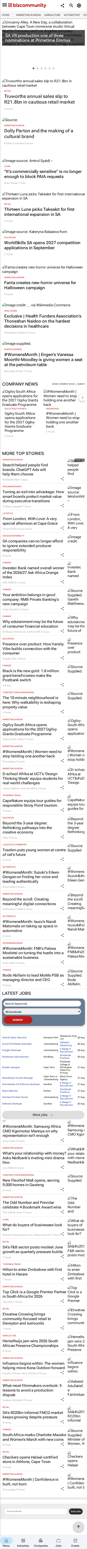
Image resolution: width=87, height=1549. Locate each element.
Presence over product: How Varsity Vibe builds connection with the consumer (33, 648)
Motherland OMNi (13, 909)
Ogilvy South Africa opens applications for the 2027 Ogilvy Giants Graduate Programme (20, 422)
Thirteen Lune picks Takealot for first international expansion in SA (39, 212)
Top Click (8, 1301)
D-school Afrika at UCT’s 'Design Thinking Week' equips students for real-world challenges (33, 778)
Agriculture (52, 15)
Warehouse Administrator (15, 1056)
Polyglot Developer (11, 1050)
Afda (5, 837)
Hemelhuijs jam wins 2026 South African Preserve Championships (30, 1343)
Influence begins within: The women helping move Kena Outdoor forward (34, 1365)
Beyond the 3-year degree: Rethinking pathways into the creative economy (27, 827)
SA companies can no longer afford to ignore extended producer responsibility (33, 545)
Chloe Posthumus (13, 528)
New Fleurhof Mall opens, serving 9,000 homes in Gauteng (31, 1182)
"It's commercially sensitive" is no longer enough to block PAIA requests (43, 174)
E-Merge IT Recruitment (66, 1050)
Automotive (72, 15)
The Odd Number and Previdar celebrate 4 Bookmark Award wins (32, 1204)
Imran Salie (9, 886)
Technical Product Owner (15, 1097)
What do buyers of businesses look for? (32, 1227)
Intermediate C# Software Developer (21, 1084)
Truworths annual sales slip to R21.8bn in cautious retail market (39, 99)
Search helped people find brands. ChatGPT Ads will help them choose (25, 469)
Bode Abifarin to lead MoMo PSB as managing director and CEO (33, 977)
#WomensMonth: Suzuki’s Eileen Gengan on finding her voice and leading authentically (31, 877)
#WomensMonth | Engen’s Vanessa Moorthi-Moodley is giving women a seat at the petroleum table (43, 359)
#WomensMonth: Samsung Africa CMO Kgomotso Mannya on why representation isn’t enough (32, 1131)
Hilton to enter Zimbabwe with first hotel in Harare (32, 1271)
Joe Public (8, 1167)
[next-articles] (82, 397)
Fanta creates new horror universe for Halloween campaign (40, 285)
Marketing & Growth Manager (17, 1078)
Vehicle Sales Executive (14, 1037)
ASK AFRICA (9, 582)
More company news (63, 384)
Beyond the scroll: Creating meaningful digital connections (29, 901)
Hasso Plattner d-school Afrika (20, 788)
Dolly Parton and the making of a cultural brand (38, 133)
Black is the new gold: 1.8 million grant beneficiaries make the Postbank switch (31, 675)
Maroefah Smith (13, 371)
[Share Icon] (62, 479)
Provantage (52, 409)
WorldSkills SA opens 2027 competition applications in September (42, 245)
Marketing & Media (28, 15)
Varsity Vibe (9, 658)
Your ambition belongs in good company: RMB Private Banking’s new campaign (31, 599)
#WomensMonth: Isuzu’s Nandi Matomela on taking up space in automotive (30, 926)
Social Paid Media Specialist (17, 1044)
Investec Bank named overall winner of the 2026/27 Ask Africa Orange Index (33, 572)
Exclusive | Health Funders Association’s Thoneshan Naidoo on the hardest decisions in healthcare (42, 321)
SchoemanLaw (42, 1234)
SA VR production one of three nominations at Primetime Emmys (37, 38)
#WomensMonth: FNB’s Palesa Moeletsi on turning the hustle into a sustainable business (33, 953)
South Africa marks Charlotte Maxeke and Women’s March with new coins (34, 1437)
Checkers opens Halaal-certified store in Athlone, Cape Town (30, 1459)
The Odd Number (12, 1212)
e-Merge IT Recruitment (66, 1103)
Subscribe (76, 1511)
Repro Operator (10, 1090)
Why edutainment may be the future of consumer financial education (33, 623)
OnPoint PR (33, 631)
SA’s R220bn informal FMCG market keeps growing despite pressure (33, 1414)
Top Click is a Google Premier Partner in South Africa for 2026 (34, 1294)
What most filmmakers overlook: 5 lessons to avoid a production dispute (32, 1390)
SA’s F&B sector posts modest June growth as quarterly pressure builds (33, 1249)
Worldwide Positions (65, 1056)
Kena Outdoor (30, 1373)
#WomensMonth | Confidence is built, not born (30, 1481)
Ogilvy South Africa (15, 409)
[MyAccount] (79, 5)
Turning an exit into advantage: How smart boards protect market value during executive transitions (33, 496)
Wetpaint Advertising (66, 1044)
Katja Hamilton (11, 609)
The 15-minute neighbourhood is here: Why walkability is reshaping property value (32, 702)
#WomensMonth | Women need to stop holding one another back (63, 419)
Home (6, 15)
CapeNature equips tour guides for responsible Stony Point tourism (32, 802)
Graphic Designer (11, 1067)
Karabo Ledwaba (14, 143)
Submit (81, 384)
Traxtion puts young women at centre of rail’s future (34, 852)
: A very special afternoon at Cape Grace (30, 520)
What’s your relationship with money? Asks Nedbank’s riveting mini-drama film (34, 1157)
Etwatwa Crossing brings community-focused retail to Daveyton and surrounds (27, 1318)
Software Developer (12, 1103)
